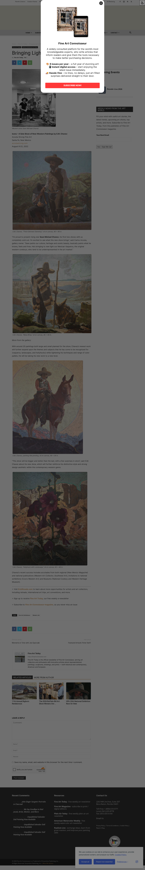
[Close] (101, 3)
